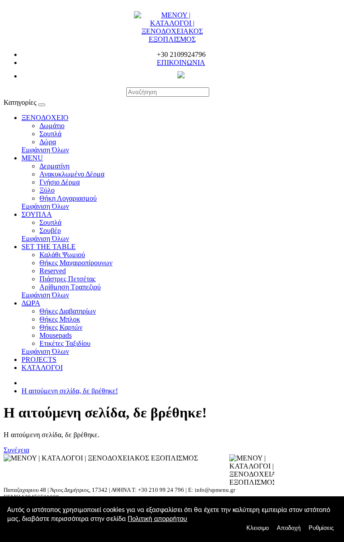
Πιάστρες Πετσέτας (67, 279)
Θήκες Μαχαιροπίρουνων (75, 263)
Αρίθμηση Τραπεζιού (70, 287)
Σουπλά (50, 134)
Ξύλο (47, 190)
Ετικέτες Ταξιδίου (64, 343)
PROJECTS (39, 359)
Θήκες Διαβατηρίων (67, 311)
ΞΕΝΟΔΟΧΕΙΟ (45, 117)
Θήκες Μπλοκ (59, 319)
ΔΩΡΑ (31, 303)
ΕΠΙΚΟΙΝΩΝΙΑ (181, 62)
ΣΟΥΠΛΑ (37, 214)
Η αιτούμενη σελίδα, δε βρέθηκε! (70, 391)
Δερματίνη (54, 166)
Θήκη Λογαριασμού (68, 198)
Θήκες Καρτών (60, 327)
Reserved (52, 271)
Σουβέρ (50, 230)
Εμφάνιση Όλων (45, 150)
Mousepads (55, 335)
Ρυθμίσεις (321, 528)
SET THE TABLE (49, 246)
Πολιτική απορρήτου (157, 519)
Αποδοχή (289, 528)
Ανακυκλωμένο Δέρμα (71, 174)
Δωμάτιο (51, 125)
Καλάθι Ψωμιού (62, 254)
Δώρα (47, 142)
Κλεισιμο (257, 528)
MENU (32, 158)
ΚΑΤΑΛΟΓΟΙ (42, 367)
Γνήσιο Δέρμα (59, 182)
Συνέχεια (16, 450)
